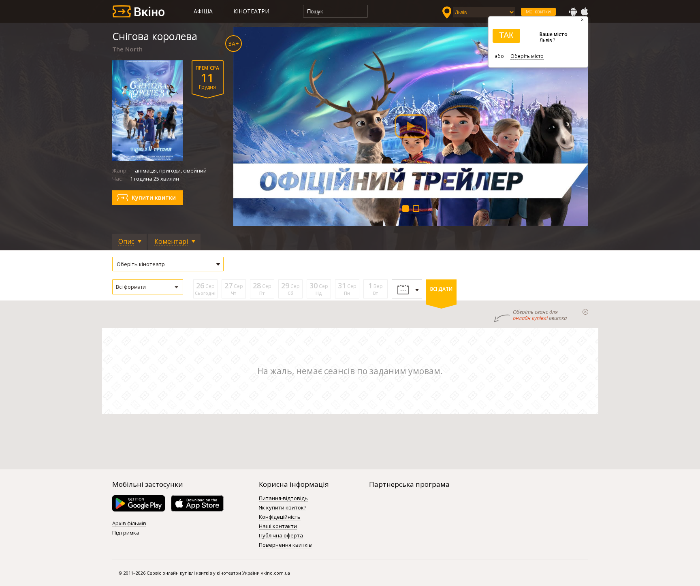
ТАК (506, 35)
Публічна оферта (281, 536)
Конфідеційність (280, 517)
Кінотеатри (251, 11)
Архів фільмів (129, 523)
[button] (147, 286)
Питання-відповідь (283, 498)
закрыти (585, 312)
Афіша (203, 11)
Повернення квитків (285, 545)
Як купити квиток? (282, 508)
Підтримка (125, 533)
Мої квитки (538, 11)
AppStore (584, 11)
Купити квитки (154, 197)
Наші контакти (278, 526)
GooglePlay (573, 11)
